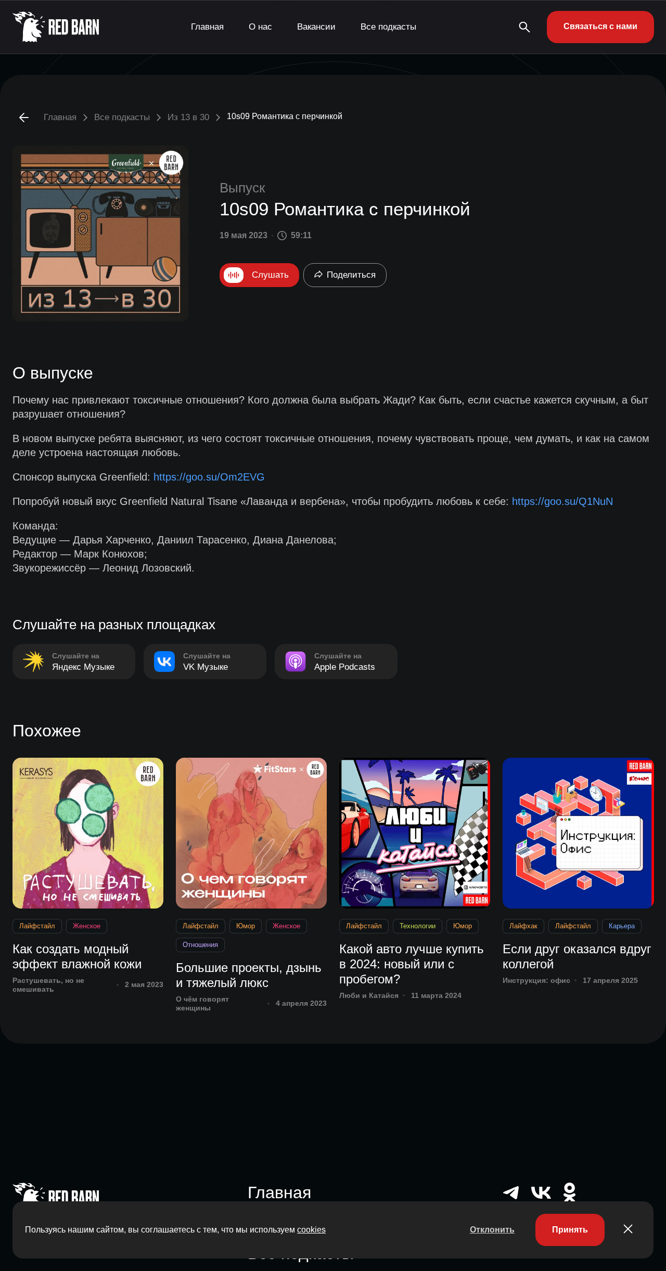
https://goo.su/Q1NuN (562, 501)
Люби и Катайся (369, 995)
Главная (207, 27)
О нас (260, 27)
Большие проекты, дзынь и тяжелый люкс (249, 975)
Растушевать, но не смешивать (48, 984)
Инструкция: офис (536, 980)
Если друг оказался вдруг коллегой (577, 956)
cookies (311, 1229)
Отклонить (492, 1229)
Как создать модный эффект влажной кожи (77, 956)
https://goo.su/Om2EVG (209, 477)
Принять (570, 1229)
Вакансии (316, 27)
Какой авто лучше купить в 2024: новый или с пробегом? (411, 964)
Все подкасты (388, 27)
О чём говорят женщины (202, 1003)
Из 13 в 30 (188, 117)
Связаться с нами (600, 26)
